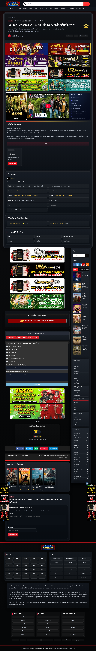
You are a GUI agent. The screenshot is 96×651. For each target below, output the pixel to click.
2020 (17, 562)
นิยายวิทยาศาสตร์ (68, 237)
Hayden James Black (27, 195)
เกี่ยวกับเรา (15, 640)
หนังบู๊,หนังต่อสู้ (48, 8)
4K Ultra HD (73, 634)
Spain (56, 574)
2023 (34, 558)
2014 (26, 565)
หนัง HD (13, 17)
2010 (17, 569)
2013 (34, 565)
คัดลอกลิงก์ (70, 35)
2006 (9, 573)
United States (17, 191)
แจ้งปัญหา (11, 338)
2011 (9, 569)
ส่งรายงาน (37, 384)
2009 (26, 569)
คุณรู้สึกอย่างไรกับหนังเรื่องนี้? (79, 111)
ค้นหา (87, 3)
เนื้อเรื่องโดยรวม (75, 97)
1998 (34, 577)
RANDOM (80, 269)
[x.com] (77, 264)
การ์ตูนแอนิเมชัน (77, 438)
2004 (26, 573)
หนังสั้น (75, 478)
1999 (26, 577)
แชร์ (76, 35)
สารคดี (75, 450)
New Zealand (84, 577)
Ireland (70, 577)
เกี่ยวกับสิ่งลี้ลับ (77, 464)
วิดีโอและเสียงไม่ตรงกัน (15, 346)
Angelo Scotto (17, 195)
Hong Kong (56, 570)
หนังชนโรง (76, 366)
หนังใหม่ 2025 (77, 393)
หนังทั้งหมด (71, 8)
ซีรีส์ (9, 237)
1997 (42, 577)
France (56, 566)
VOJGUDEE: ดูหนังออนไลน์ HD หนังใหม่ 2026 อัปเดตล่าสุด (41, 648)
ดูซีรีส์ (30, 8)
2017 (42, 562)
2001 (9, 577)
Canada (84, 558)
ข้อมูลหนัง (73, 103)
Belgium (84, 574)
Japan (56, 562)
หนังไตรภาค (63, 8)
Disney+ (76, 422)
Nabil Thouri (37, 195)
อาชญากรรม (77, 445)
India (84, 570)
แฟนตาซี (76, 454)
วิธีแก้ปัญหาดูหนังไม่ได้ (81, 8)
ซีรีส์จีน (75, 407)
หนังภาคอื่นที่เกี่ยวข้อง (76, 105)
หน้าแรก (13, 8)
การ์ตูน (41, 8)
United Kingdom (70, 558)
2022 (42, 558)
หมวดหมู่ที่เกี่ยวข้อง (75, 108)
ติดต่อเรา (23, 640)
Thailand (84, 562)
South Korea (70, 566)
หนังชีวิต (38, 241)
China (70, 562)
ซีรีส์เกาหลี (76, 402)
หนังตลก (56, 8)
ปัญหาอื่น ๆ (12, 361)
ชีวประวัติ (76, 440)
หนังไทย (35, 8)
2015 (17, 565)
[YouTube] (83, 264)
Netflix (25, 8)
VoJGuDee (43, 20)
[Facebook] (74, 264)
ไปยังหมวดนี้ (12, 163)
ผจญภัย (75, 435)
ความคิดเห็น (22, 338)
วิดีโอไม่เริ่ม (12, 355)
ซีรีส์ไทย (76, 409)
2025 (17, 558)
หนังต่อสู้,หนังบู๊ (77, 433)
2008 (34, 569)
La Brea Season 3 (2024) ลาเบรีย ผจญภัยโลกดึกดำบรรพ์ (39, 320)
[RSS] (87, 264)
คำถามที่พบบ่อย (66, 640)
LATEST (75, 269)
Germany (84, 566)
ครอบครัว (76, 452)
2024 (26, 558)
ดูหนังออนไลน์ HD (14, 586)
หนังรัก (75, 466)
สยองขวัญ (76, 459)
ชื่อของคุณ (10, 527)
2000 (17, 577)
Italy (70, 574)
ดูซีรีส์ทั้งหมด (75, 100)
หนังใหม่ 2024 (77, 395)
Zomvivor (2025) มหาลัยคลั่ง (78, 118)
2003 (34, 573)
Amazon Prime (77, 419)
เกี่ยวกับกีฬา (76, 471)
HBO (75, 424)
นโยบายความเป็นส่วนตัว (34, 640)
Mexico (56, 577)
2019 (26, 562)
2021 (9, 562)
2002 (42, 573)
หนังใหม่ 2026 (77, 390)
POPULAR (86, 269)
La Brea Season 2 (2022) (56, 223)
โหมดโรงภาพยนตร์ (33, 337)
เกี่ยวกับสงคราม (77, 476)
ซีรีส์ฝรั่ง (38, 237)
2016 (9, 565)
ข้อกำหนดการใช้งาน (47, 640)
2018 (34, 562)
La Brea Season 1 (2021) (14, 223)
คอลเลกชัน (48, 631)
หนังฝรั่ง (75, 376)
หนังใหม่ (19, 8)
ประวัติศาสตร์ (77, 457)
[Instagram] (80, 264)
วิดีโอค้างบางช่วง (13, 349)
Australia (70, 570)
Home (9, 17)
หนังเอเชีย (76, 380)
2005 (17, 573)
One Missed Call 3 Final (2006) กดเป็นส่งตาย (18, 455)
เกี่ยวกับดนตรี (77, 462)
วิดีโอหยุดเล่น (12, 352)
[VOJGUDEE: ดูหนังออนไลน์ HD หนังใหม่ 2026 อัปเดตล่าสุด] (13, 4)
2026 (9, 558)
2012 (42, 565)
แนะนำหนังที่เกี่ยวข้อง (77, 113)
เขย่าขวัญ (76, 474)
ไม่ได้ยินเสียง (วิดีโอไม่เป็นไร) (16, 358)
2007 (42, 569)
